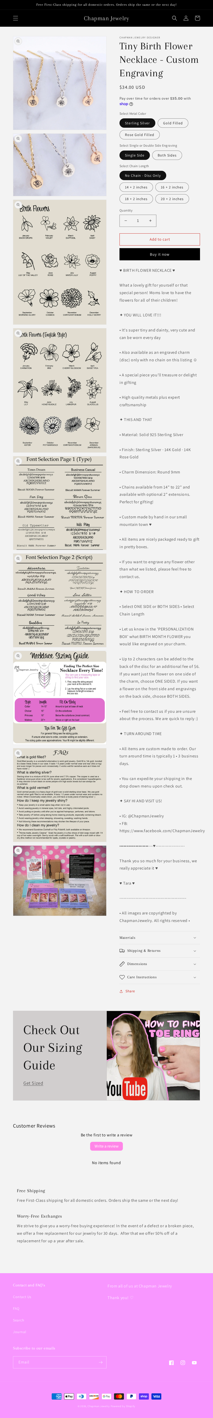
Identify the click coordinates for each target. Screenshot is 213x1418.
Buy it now (160, 254)
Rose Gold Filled (139, 134)
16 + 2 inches (172, 187)
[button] (15, 18)
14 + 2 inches (136, 187)
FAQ (16, 1308)
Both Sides (167, 155)
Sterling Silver (137, 123)
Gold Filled (173, 123)
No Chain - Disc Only (143, 175)
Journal (19, 1331)
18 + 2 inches (136, 198)
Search (18, 1320)
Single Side (134, 155)
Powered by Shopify (123, 1406)
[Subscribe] (100, 1362)
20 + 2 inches (172, 198)
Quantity (125, 210)
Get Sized (33, 1083)
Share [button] (130, 991)
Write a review (106, 1146)
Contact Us (22, 1296)
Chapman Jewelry (99, 1406)
